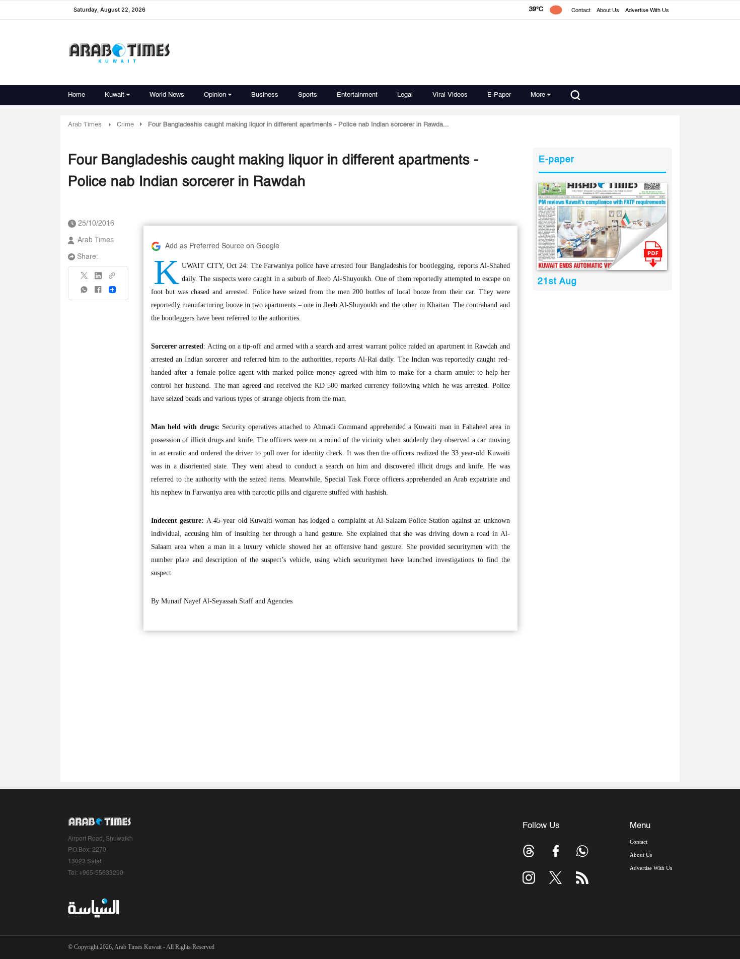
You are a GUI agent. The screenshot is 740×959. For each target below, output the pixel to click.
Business (264, 95)
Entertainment (357, 95)
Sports (307, 95)
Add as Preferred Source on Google (222, 246)
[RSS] (582, 877)
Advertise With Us (647, 11)
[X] (85, 279)
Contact (580, 11)
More (538, 95)
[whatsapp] (85, 293)
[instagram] (529, 877)
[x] (555, 877)
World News (167, 95)
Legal (405, 95)
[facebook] (98, 293)
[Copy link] (112, 279)
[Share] (112, 289)
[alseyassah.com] (92, 908)
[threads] (529, 851)
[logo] (119, 52)
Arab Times (85, 124)
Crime (125, 124)
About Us (608, 11)
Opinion (215, 95)
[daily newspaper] (602, 226)
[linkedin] (98, 279)
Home (76, 95)
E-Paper (499, 95)
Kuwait (114, 95)
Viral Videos (450, 95)
